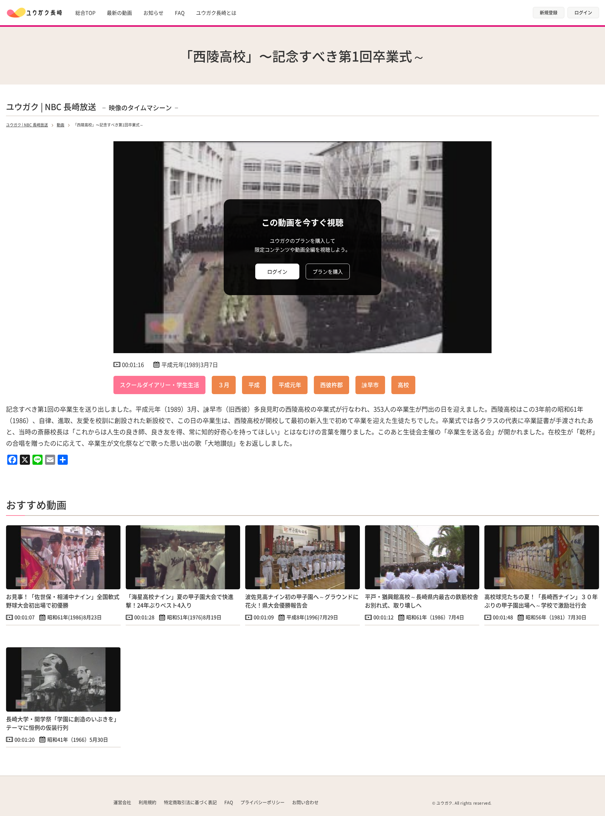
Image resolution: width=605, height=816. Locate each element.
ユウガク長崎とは (216, 12)
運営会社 (122, 802)
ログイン (583, 12)
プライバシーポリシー (262, 802)
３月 (223, 385)
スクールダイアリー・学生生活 (159, 385)
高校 (403, 385)
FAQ (180, 12)
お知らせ (153, 12)
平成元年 (290, 385)
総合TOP (85, 12)
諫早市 (370, 385)
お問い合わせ (305, 802)
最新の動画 (119, 12)
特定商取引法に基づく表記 (190, 802)
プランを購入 (328, 271)
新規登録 (548, 12)
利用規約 (147, 802)
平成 (254, 385)
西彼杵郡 (331, 385)
